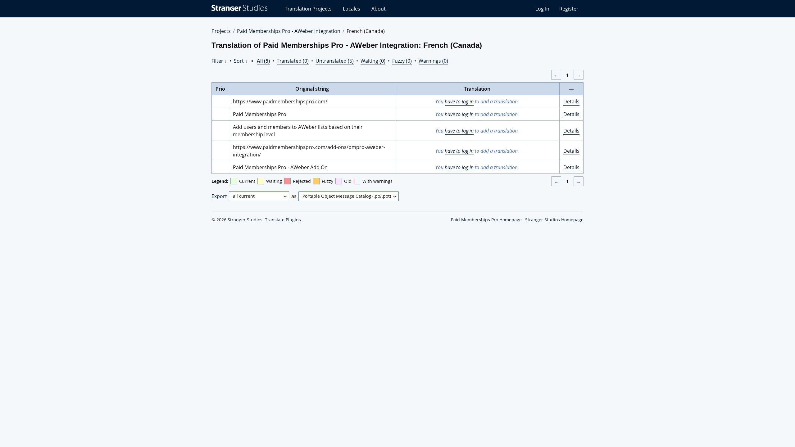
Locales (351, 8)
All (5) (263, 60)
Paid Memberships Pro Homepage (486, 220)
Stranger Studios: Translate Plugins (264, 220)
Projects (221, 31)
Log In (542, 8)
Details (571, 101)
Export (219, 196)
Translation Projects (308, 8)
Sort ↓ (241, 60)
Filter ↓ (219, 60)
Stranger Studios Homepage (554, 220)
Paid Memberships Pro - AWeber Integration (288, 31)
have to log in (459, 101)
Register (569, 8)
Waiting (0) (373, 60)
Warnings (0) (433, 60)
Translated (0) (293, 60)
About (378, 8)
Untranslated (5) (335, 60)
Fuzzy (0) (402, 60)
